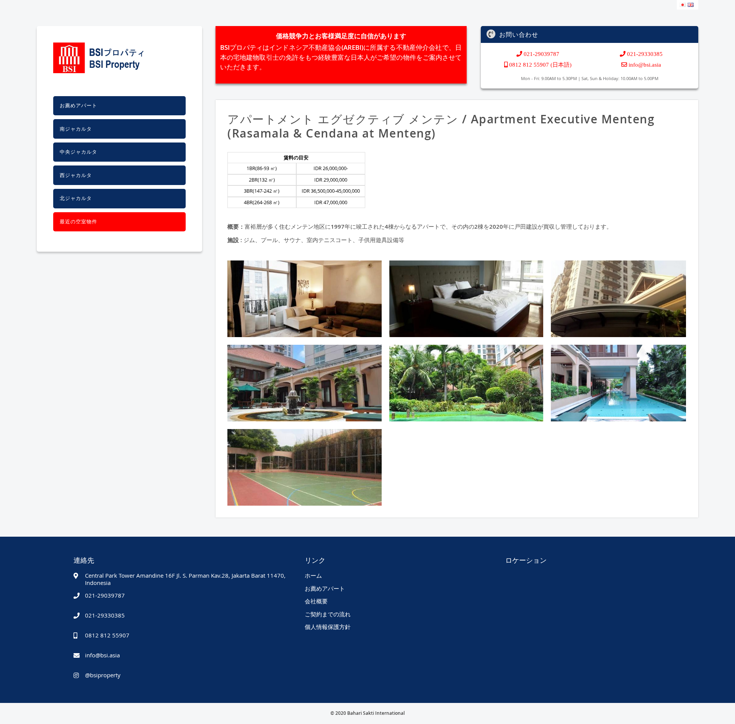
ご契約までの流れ (328, 614)
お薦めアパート (78, 105)
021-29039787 (540, 54)
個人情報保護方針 (328, 627)
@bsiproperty (103, 675)
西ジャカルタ (76, 175)
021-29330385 (644, 54)
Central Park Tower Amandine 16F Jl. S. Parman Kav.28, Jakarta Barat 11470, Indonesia (185, 579)
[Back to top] (718, 711)
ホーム (313, 575)
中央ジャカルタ (78, 152)
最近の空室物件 (78, 221)
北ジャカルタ (76, 198)
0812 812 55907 (107, 635)
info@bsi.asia (645, 65)
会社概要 (316, 601)
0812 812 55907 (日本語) (540, 65)
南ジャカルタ (76, 129)
